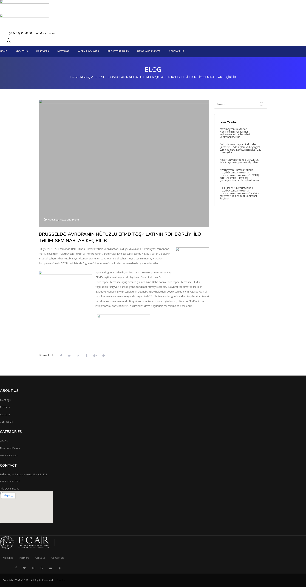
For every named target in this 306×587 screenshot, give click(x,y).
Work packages (88, 51)
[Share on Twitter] (69, 356)
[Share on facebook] (61, 356)
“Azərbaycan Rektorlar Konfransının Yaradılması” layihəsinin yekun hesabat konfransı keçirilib (235, 133)
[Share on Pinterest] (103, 356)
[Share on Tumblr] (86, 356)
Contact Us (176, 51)
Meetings (63, 51)
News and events (148, 51)
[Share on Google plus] (95, 356)
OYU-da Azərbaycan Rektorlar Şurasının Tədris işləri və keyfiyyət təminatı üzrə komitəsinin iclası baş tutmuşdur (240, 148)
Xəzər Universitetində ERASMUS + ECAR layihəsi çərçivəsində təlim (240, 161)
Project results (118, 51)
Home (3, 51)
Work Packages (9, 455)
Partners (42, 51)
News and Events (70, 219)
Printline (61, 580)
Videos (4, 441)
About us (21, 51)
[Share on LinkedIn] (78, 356)
